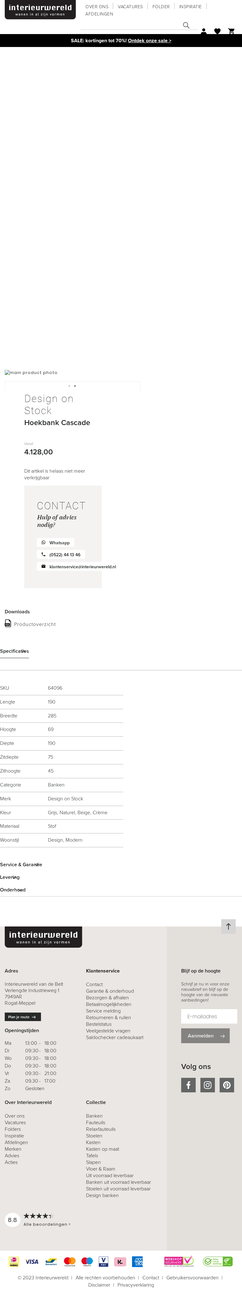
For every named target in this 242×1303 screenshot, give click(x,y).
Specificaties (14, 651)
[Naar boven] (228, 926)
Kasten (93, 1142)
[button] (69, 386)
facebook (188, 1085)
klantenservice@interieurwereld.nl (82, 567)
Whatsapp (59, 543)
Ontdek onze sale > (149, 40)
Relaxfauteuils (101, 1129)
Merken (13, 1149)
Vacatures (130, 6)
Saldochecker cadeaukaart (114, 1037)
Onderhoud (13, 889)
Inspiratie (190, 6)
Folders (13, 1129)
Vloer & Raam (100, 1168)
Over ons (96, 6)
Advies (12, 1155)
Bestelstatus (99, 1024)
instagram (207, 1085)
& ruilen (108, 1017)
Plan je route (19, 1017)
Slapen (93, 1162)
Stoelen (94, 1135)
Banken (94, 1115)
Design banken (102, 1195)
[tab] (121, 651)
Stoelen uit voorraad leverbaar (118, 1188)
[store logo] (40, 10)
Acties (11, 1162)
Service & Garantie (21, 864)
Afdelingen (99, 14)
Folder (161, 6)
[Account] (204, 31)
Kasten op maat (102, 1149)
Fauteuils (95, 1122)
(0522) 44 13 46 (64, 555)
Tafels (92, 1155)
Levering (10, 877)
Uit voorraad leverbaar (110, 1175)
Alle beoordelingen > (47, 1224)
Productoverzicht (35, 624)
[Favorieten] (217, 31)
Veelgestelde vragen (108, 1030)
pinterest (227, 1085)
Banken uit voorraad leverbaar (118, 1182)
